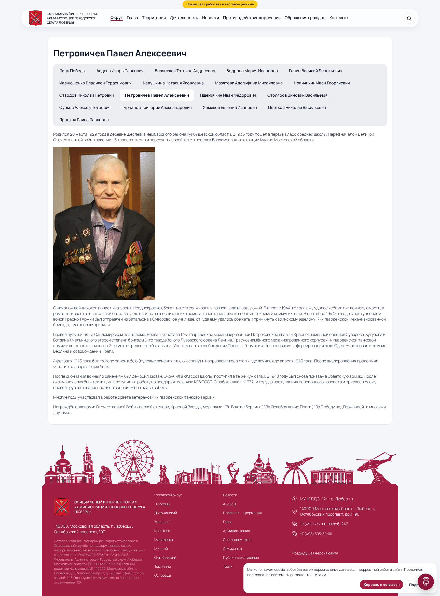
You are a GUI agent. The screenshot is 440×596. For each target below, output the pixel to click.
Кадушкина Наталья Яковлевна (173, 83)
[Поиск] (409, 18)
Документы (232, 548)
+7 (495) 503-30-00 (316, 533)
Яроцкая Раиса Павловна (84, 119)
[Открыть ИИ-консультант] (426, 582)
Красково (162, 530)
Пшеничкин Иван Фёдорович (228, 95)
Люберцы (162, 503)
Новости (210, 17)
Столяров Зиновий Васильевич (297, 95)
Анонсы (229, 503)
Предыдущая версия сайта (315, 553)
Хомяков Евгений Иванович (230, 107)
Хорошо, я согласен (382, 584)
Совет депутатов (237, 539)
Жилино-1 (162, 521)
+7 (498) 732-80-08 (316, 524)
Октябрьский (165, 557)
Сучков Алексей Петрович (85, 107)
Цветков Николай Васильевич (297, 107)
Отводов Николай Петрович (86, 95)
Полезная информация (242, 512)
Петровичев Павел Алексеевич (157, 95)
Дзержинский (165, 512)
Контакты (338, 17)
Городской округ (168, 494)
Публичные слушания (241, 557)
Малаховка (163, 539)
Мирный (161, 548)
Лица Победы (72, 70)
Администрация (236, 530)
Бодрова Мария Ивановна (252, 70)
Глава (132, 17)
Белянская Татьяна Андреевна (185, 70)
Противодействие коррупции (252, 17)
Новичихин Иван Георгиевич (322, 83)
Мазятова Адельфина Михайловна (249, 83)
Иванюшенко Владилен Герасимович (95, 83)
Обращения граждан (305, 17)
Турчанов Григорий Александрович (157, 107)
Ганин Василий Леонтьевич (315, 70)
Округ (117, 17)
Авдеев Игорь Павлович (120, 70)
